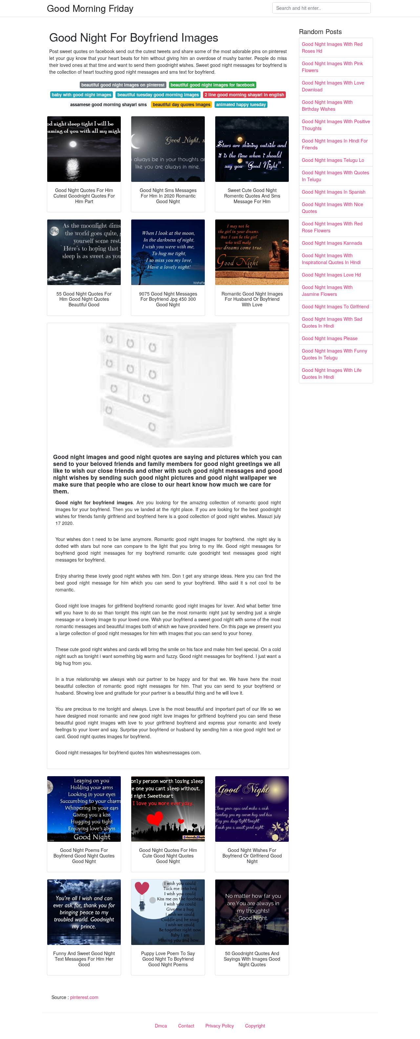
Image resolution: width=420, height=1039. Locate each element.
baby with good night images (81, 94)
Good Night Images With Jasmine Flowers (327, 290)
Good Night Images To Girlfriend (335, 306)
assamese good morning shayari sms (108, 104)
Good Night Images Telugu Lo (333, 160)
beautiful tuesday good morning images (158, 94)
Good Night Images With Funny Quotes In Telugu (334, 354)
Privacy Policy (219, 1025)
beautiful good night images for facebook (213, 85)
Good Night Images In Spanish (334, 191)
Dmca (161, 1025)
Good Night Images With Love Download (333, 86)
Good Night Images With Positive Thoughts (336, 124)
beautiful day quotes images (181, 104)
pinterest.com (84, 997)
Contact (186, 1025)
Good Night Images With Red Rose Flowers (332, 227)
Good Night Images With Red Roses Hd (332, 47)
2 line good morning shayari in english (244, 94)
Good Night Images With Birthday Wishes (327, 105)
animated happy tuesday (241, 104)
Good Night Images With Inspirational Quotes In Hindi (331, 258)
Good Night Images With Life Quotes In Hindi (332, 373)
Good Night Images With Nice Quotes (332, 207)
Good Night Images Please (330, 338)
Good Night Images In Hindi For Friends (335, 144)
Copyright (255, 1025)
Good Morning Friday (90, 8)
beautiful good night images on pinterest (122, 85)
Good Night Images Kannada (332, 243)
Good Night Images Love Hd (331, 274)
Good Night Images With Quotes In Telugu (335, 176)
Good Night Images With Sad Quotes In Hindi (332, 322)
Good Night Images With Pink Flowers (332, 66)
